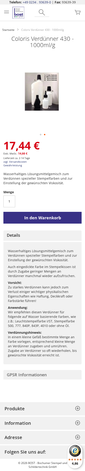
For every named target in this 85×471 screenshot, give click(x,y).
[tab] (42, 235)
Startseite (8, 30)
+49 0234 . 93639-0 (37, 2)
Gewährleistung (12, 165)
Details (13, 235)
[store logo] (18, 13)
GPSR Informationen (27, 374)
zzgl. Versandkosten (15, 161)
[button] (41, 134)
